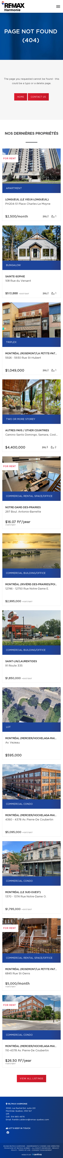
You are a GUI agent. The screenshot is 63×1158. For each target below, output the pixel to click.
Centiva (37, 1154)
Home (20, 97)
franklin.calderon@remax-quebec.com (30, 1120)
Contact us (38, 97)
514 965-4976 (18, 1117)
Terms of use (24, 1150)
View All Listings (31, 1079)
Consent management (42, 1150)
